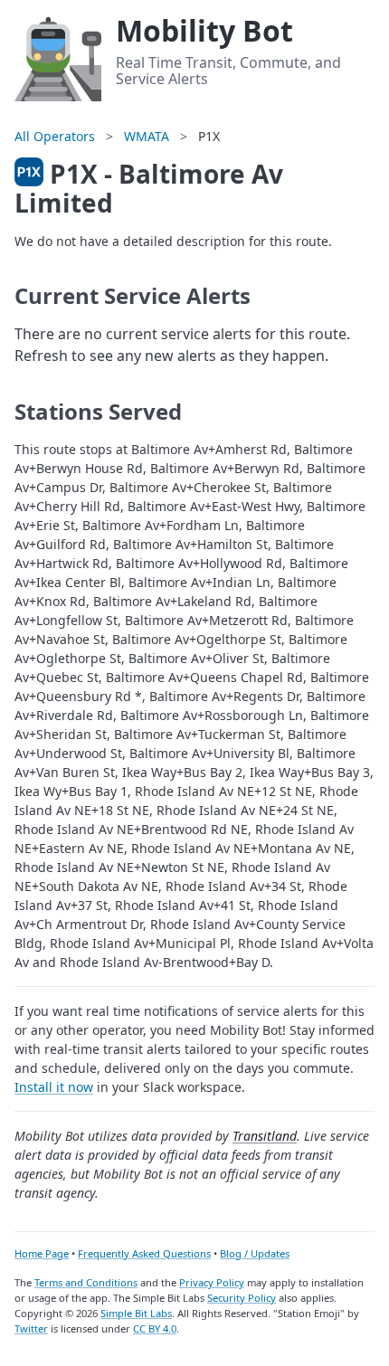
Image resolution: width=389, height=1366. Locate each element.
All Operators (54, 136)
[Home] (57, 56)
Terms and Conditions (86, 1282)
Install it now (53, 1087)
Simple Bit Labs (136, 1313)
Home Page (41, 1253)
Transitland (264, 1135)
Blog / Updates (254, 1253)
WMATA (146, 136)
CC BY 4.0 (154, 1328)
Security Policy (241, 1297)
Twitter (31, 1328)
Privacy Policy (211, 1282)
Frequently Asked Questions (144, 1253)
